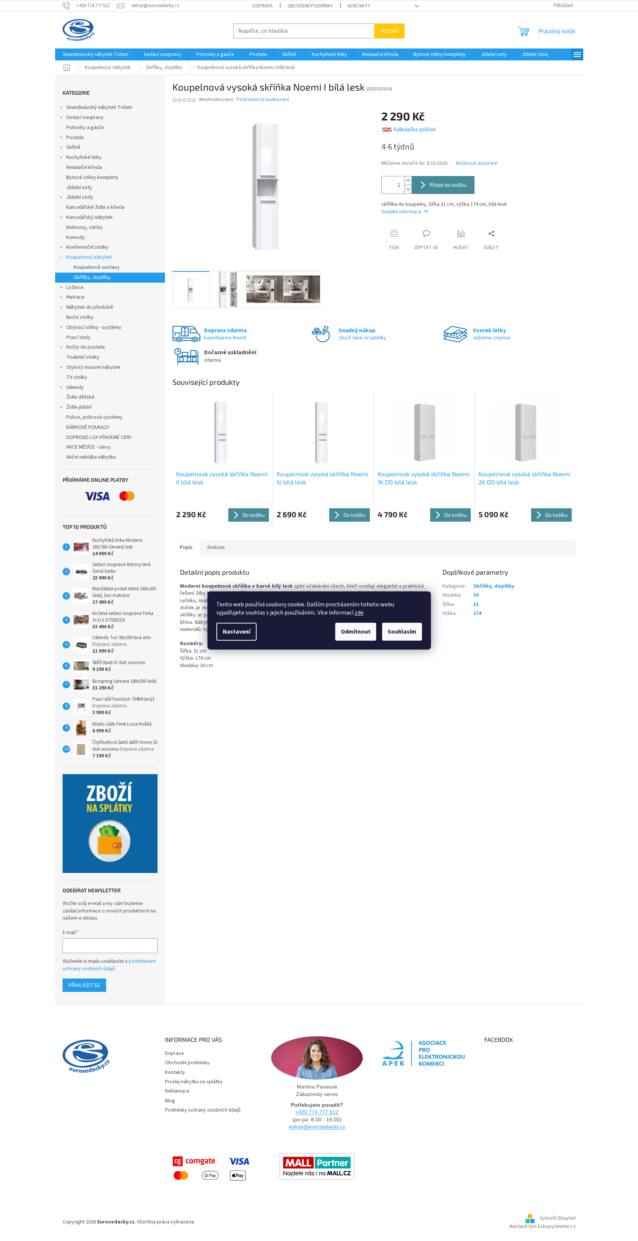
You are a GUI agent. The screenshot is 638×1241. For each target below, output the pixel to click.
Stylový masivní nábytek (93, 367)
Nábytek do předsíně (89, 307)
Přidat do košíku (448, 185)
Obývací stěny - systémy (93, 327)
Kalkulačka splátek (414, 129)
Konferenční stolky (87, 247)
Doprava (263, 6)
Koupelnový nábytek (89, 257)
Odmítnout (356, 632)
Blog (170, 1101)
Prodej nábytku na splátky (194, 1082)
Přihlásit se (84, 985)
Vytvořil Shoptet (558, 1218)
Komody (75, 237)
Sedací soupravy (85, 117)
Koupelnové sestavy (97, 267)
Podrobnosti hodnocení (263, 99)
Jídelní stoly (79, 197)
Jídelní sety (79, 187)
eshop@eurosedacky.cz (317, 1127)
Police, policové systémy (94, 417)
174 (477, 613)
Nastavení (236, 632)
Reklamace (177, 1091)
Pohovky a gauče (85, 127)
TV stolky (76, 377)
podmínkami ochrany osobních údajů (109, 965)
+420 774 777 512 (317, 1112)
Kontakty (359, 6)
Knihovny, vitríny (84, 227)
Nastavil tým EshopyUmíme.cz (543, 1226)
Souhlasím (402, 632)
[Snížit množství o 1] (408, 189)
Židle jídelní (79, 407)
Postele (75, 137)
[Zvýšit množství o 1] (408, 180)
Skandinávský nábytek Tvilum (99, 107)
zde (359, 613)
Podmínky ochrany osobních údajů (203, 1110)
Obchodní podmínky (310, 6)
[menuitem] (95, 54)
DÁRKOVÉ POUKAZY (87, 427)
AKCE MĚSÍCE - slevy (88, 447)
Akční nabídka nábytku (91, 457)
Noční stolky (79, 317)
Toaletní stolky (82, 357)
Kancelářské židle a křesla (95, 207)
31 (476, 604)
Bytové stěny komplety (92, 177)
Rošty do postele (85, 347)
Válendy (75, 387)
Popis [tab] (186, 547)
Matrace (75, 297)
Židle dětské (80, 397)
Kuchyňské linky (84, 157)
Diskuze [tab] (216, 547)
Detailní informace (401, 212)
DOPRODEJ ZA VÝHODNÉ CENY (99, 437)
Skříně (73, 147)
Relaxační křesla (84, 167)
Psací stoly (78, 337)
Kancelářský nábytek (89, 217)
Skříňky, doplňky (92, 277)
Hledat (389, 31)
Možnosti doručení (476, 163)
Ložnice (74, 287)
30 (476, 595)
